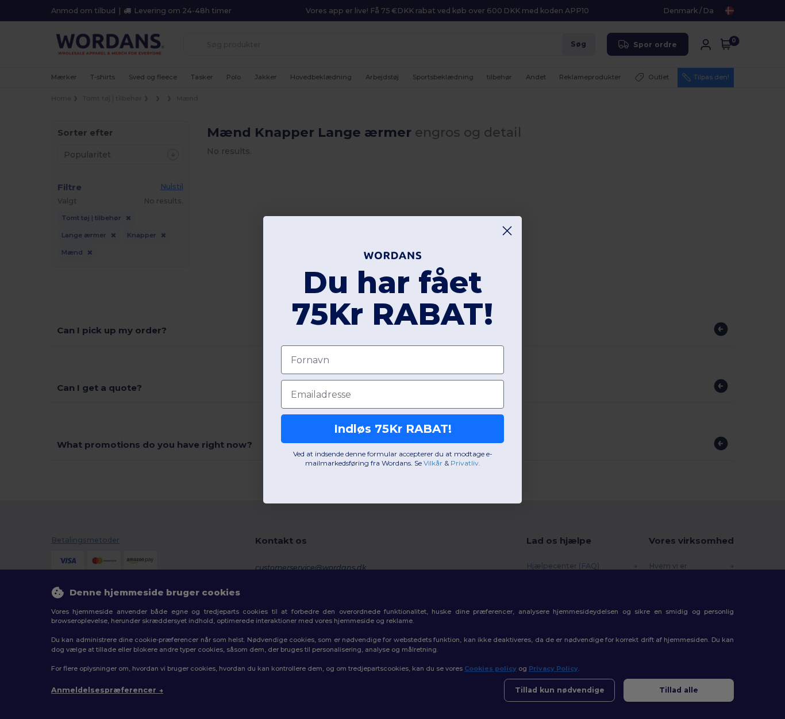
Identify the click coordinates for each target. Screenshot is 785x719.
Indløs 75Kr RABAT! (393, 429)
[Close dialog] (507, 231)
